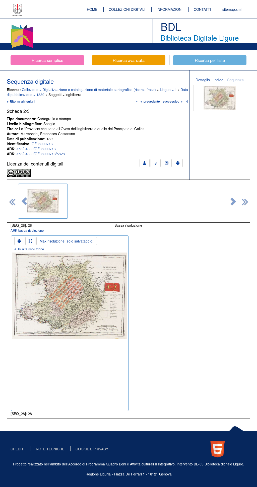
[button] (24, 201)
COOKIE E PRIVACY (92, 448)
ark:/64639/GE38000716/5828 (41, 153)
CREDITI (18, 448)
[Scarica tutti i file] (145, 163)
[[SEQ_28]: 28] (43, 201)
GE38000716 (42, 143)
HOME (92, 9)
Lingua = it (168, 89)
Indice (218, 79)
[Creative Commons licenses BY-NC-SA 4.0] (19, 172)
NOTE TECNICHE (50, 448)
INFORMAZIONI (169, 9)
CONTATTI (202, 9)
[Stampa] (178, 163)
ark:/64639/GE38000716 (36, 148)
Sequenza (235, 79)
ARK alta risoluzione (29, 249)
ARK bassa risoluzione (27, 230)
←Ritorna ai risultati (21, 101)
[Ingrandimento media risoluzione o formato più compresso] (30, 241)
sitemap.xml (231, 9)
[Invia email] (167, 163)
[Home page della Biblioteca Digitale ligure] (22, 25)
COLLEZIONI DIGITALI (127, 9)
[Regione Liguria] (17, 6)
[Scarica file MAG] (156, 163)
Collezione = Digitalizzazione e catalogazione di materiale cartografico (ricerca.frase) (89, 89)
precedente (152, 101)
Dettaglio (203, 79)
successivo (171, 101)
